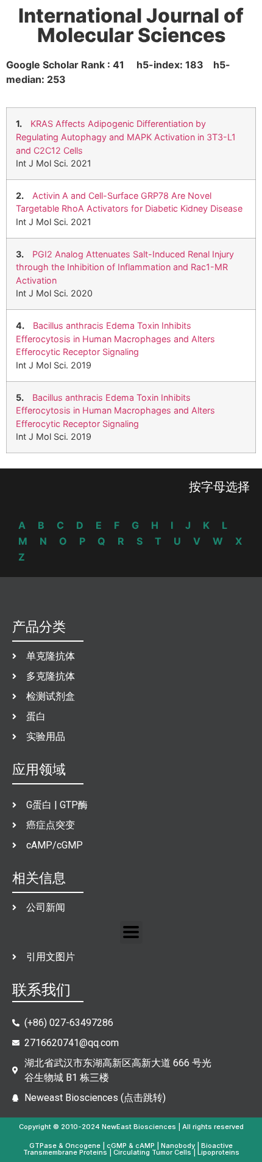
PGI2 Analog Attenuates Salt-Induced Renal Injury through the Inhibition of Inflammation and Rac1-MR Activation (125, 267)
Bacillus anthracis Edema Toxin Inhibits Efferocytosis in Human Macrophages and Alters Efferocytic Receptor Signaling (115, 338)
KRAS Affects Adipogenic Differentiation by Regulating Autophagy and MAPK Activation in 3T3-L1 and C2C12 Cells (126, 136)
